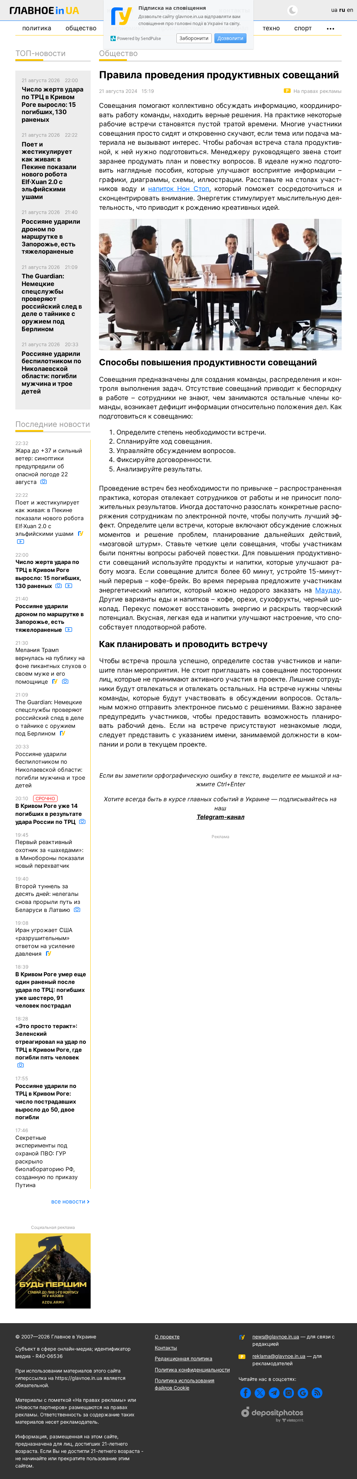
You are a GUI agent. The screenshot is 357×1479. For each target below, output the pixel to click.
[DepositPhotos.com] (272, 1415)
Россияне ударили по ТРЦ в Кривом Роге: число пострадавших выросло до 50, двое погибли (45, 1098)
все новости (68, 1201)
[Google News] (302, 1392)
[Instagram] (288, 1392)
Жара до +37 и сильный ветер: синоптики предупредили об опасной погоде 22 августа (48, 462)
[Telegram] (274, 1392)
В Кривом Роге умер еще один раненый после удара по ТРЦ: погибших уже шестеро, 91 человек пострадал (50, 986)
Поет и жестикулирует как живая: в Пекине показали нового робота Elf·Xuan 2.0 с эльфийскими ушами (49, 514)
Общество (81, 28)
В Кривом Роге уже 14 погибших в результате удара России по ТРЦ (48, 810)
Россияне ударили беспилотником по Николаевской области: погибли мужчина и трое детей (50, 766)
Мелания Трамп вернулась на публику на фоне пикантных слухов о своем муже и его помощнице (50, 662)
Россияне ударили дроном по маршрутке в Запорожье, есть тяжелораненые (49, 614)
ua (334, 9)
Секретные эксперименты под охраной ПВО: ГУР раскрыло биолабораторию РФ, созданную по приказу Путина (46, 1157)
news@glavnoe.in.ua (275, 1336)
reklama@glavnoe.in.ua (278, 1356)
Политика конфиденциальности (192, 1370)
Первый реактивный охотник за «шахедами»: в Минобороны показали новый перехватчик (49, 850)
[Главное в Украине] (44, 11)
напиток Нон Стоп (178, 189)
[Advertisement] (220, 891)
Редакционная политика (183, 1358)
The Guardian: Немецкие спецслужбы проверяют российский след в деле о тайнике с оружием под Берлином (49, 714)
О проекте (167, 1336)
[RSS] (317, 1392)
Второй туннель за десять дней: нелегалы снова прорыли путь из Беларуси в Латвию (47, 894)
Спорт (303, 28)
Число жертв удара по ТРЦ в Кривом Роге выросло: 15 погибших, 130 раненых (48, 570)
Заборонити (194, 38)
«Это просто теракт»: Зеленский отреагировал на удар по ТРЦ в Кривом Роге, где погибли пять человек (50, 1038)
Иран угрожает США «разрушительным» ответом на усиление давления (45, 938)
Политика (36, 28)
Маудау (327, 590)
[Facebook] (245, 1392)
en (350, 9)
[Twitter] (260, 1392)
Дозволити (230, 38)
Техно (271, 28)
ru (342, 9)
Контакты (166, 1348)
